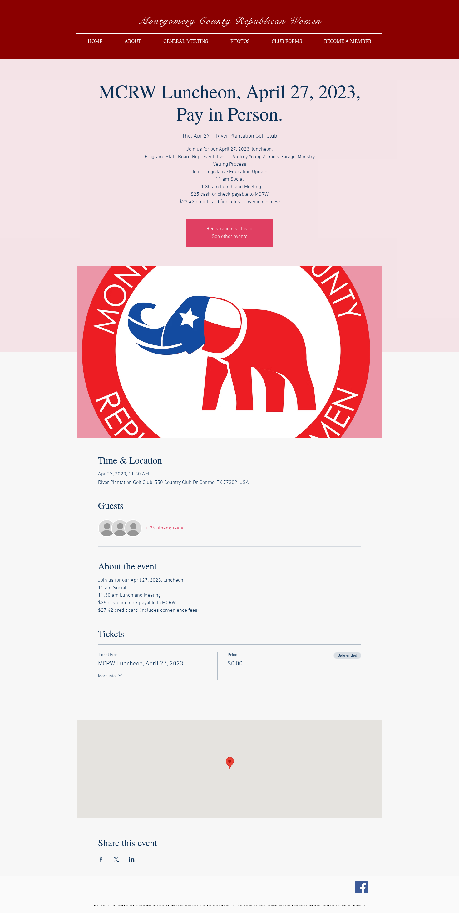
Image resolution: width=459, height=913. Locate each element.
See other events (230, 236)
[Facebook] (361, 887)
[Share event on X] (116, 859)
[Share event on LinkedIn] (132, 859)
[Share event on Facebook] (101, 859)
